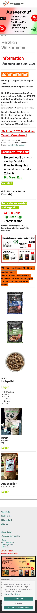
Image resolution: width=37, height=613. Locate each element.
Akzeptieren (18, 599)
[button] (34, 3)
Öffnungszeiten (7, 545)
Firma (4, 540)
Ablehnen (18, 603)
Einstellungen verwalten (18, 607)
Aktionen (4, 524)
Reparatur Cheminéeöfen (11, 536)
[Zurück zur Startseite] (12, 3)
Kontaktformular (8, 542)
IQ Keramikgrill (6, 520)
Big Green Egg (6, 516)
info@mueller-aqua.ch (16, 145)
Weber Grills (5, 512)
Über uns (5, 547)
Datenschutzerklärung (11, 594)
